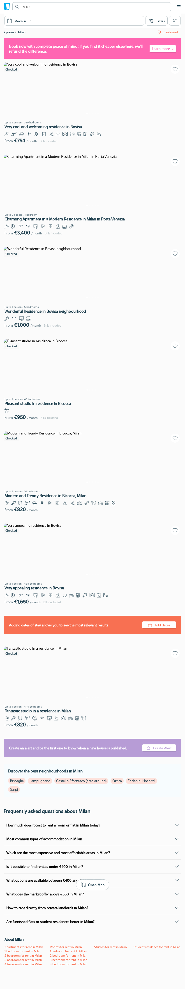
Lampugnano (40, 780)
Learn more (161, 48)
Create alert (170, 31)
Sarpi (14, 789)
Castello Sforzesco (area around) (81, 780)
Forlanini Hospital (141, 780)
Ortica (117, 780)
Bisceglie (17, 780)
